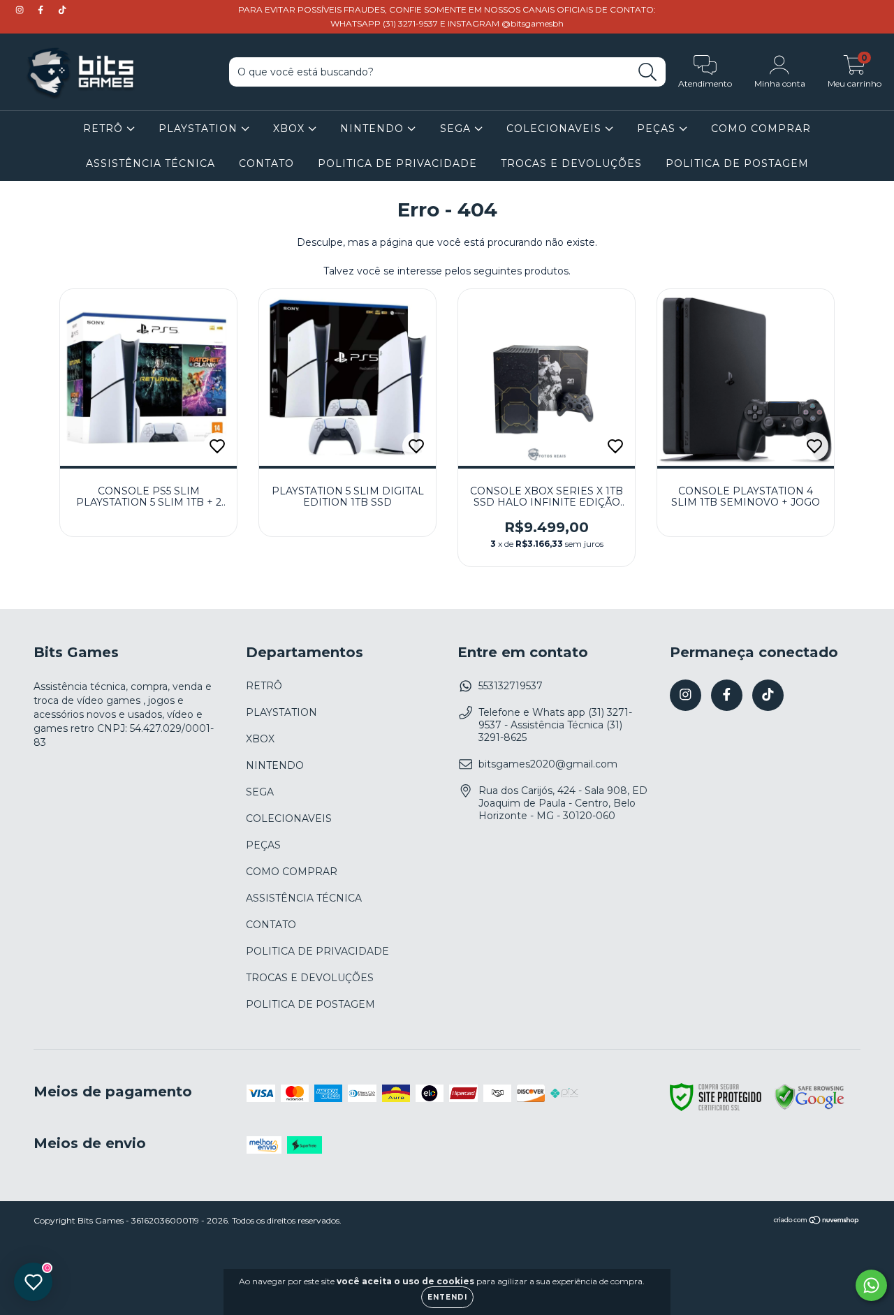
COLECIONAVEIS (555, 128)
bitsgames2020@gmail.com (547, 764)
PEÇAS (658, 128)
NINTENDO (373, 128)
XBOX (290, 128)
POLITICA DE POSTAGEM (737, 163)
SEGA (457, 128)
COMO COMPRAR (761, 128)
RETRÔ (104, 128)
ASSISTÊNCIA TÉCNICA (150, 163)
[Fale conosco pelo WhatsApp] (871, 1285)
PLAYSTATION (200, 128)
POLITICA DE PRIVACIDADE (397, 163)
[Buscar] (647, 72)
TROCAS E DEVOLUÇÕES (571, 163)
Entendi (447, 1297)
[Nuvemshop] (816, 1222)
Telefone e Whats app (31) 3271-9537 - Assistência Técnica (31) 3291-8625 (555, 725)
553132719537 (510, 685)
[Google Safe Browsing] (809, 1107)
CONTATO (266, 163)
